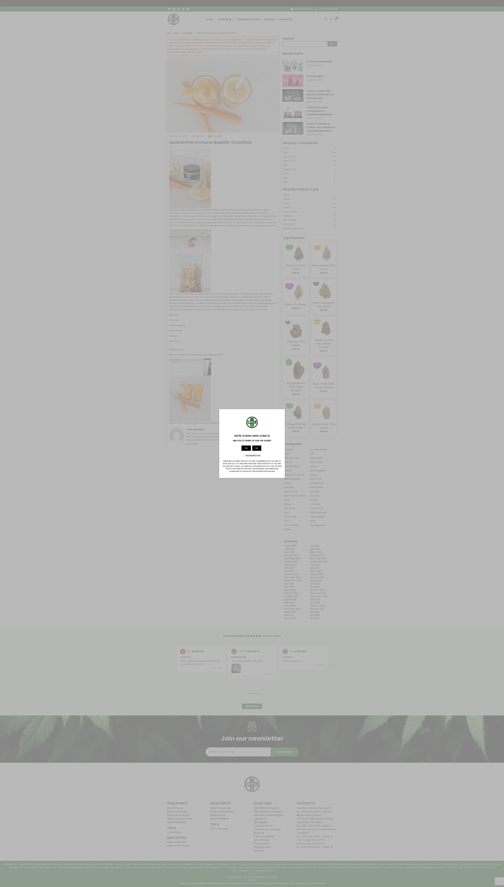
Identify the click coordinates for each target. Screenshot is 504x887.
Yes (246, 448)
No (256, 448)
